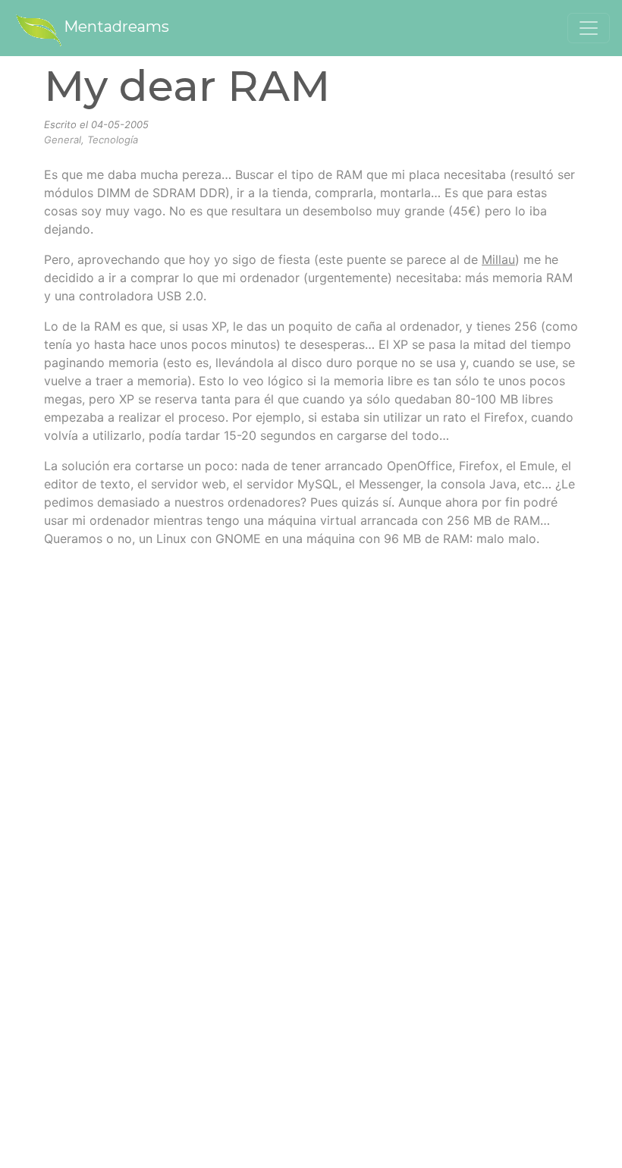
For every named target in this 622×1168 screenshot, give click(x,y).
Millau (498, 259)
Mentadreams (116, 26)
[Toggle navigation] (588, 28)
